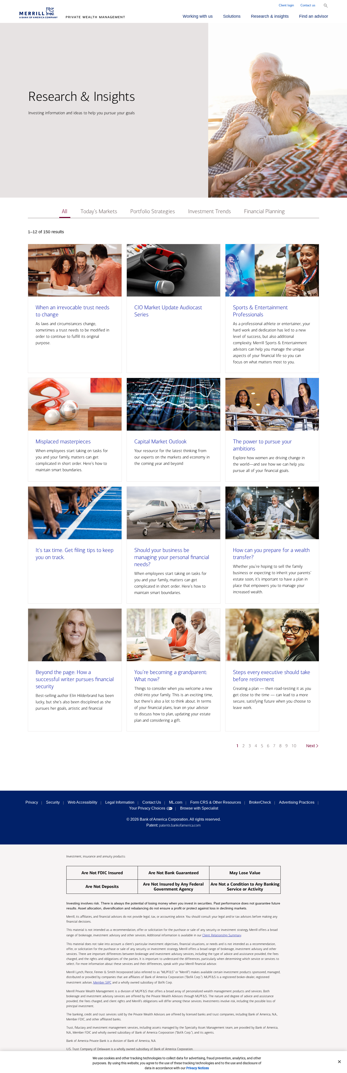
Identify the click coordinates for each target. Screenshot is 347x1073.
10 (294, 745)
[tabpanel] (173, 491)
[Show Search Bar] (325, 5)
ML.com (175, 802)
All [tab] (64, 211)
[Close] (339, 1061)
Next (310, 745)
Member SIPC (102, 982)
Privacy (31, 802)
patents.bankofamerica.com (180, 825)
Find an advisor (313, 16)
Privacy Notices (197, 1068)
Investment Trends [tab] (209, 211)
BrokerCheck (260, 802)
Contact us (307, 5)
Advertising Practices (296, 802)
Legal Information (119, 802)
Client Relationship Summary (221, 935)
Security (53, 802)
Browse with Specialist (199, 808)
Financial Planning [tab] (264, 211)
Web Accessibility (82, 802)
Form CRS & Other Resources (215, 802)
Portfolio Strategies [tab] (152, 211)
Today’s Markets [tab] (98, 211)
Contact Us (151, 802)
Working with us (198, 16)
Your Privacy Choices (147, 808)
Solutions (232, 16)
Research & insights (270, 16)
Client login (286, 5)
